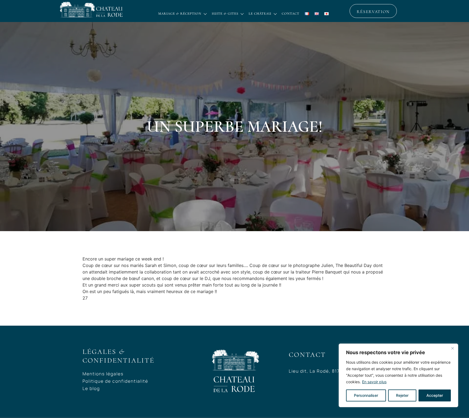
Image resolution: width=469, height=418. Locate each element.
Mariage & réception (179, 13)
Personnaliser (366, 395)
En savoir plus (374, 381)
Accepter (434, 395)
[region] (398, 375)
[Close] (452, 348)
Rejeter (402, 395)
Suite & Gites (225, 13)
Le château (260, 13)
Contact (290, 13)
